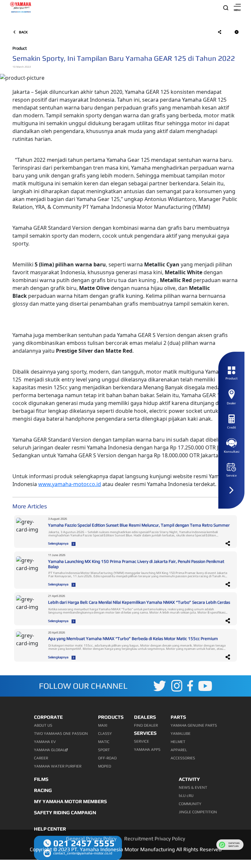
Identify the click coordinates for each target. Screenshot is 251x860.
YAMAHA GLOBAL (49, 750)
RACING (43, 790)
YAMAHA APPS (147, 749)
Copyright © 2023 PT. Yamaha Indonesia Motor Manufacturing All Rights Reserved (126, 849)
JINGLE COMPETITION (198, 812)
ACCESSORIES (183, 758)
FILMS (41, 779)
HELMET (178, 741)
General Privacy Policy (91, 838)
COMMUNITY (190, 803)
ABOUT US (43, 725)
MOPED (104, 766)
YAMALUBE (181, 733)
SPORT (104, 750)
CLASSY (105, 733)
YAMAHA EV (45, 741)
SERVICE (141, 741)
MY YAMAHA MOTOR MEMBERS (70, 801)
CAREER (41, 758)
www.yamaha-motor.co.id (69, 484)
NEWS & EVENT (193, 787)
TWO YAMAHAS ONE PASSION (61, 733)
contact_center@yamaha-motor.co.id (82, 853)
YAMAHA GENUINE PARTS (194, 725)
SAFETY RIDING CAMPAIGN (65, 812)
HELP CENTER (50, 829)
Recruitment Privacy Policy (154, 838)
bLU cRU (186, 795)
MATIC (103, 741)
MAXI (102, 725)
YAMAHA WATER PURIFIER (57, 766)
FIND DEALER (146, 725)
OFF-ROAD (107, 758)
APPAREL (179, 750)
